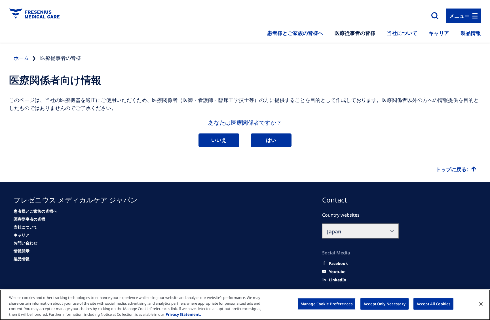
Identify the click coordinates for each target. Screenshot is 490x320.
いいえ (219, 140)
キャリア (439, 33)
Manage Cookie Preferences (326, 303)
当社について (402, 33)
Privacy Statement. (183, 314)
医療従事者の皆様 (355, 33)
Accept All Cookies (433, 303)
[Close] (481, 304)
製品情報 (471, 33)
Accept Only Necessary (384, 303)
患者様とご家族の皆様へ (295, 33)
